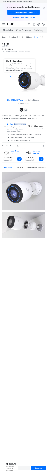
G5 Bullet (29, 37)
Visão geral (8, 167)
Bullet (3, 37)
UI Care (10, 124)
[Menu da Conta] (43, 24)
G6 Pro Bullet (12, 37)
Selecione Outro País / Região (23, 17)
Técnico (20, 167)
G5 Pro (36, 37)
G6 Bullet (21, 37)
